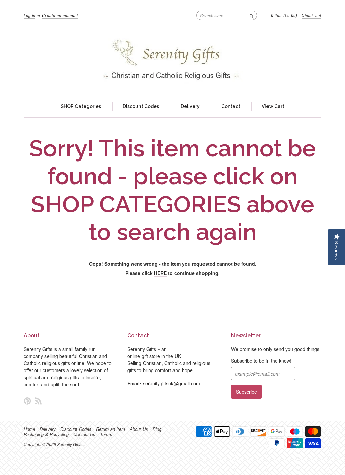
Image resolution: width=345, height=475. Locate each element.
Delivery (190, 106)
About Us (139, 429)
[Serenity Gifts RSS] (38, 401)
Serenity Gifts (69, 444)
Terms (106, 434)
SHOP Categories (81, 106)
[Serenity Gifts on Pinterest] (27, 401)
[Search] (252, 15)
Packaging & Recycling (46, 434)
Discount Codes (141, 106)
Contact (230, 106)
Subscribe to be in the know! (261, 360)
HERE (160, 273)
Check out (311, 15)
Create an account (60, 15)
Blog (157, 429)
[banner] (172, 61)
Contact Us (84, 434)
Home (29, 429)
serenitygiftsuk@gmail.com (171, 383)
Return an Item (110, 429)
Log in (29, 15)
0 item (284, 15)
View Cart (273, 106)
